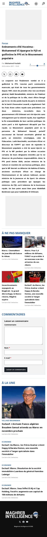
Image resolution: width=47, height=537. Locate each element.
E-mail (7, 358)
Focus (5, 43)
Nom (7, 348)
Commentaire (10, 325)
